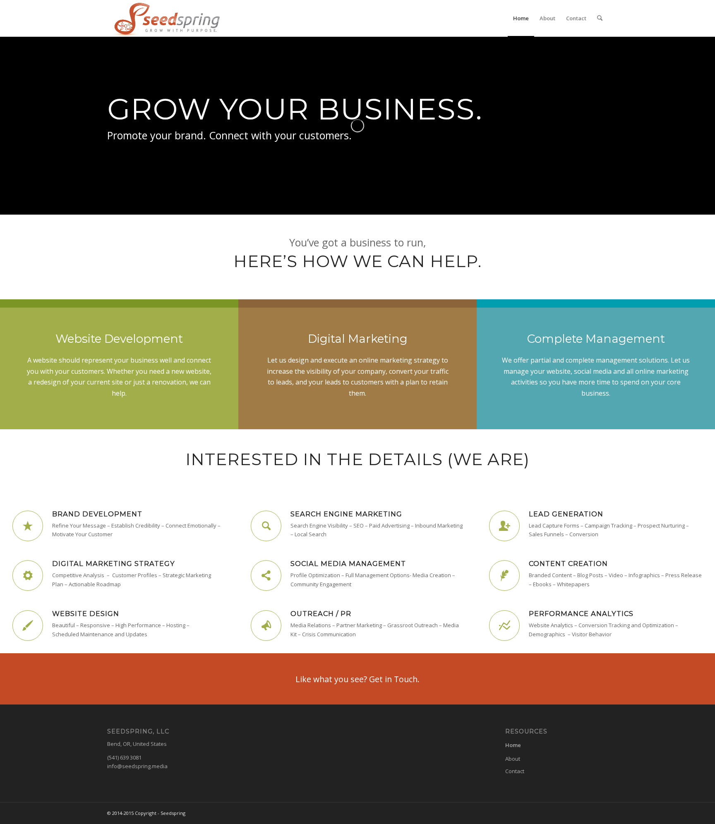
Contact (514, 771)
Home (513, 745)
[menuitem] (521, 18)
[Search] (600, 18)
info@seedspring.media (137, 766)
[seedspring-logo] (165, 18)
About (512, 758)
